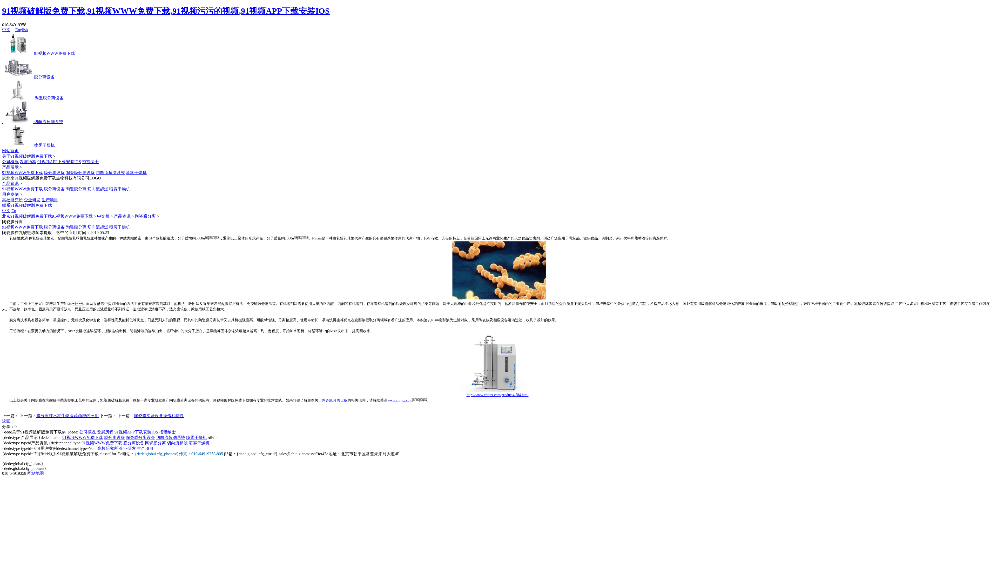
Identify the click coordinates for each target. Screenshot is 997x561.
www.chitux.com (399, 400)
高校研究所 (12, 200)
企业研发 (32, 200)
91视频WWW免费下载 (22, 172)
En (13, 211)
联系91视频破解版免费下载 (27, 205)
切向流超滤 (97, 189)
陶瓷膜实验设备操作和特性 (159, 415)
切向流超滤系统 (110, 172)
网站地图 (35, 473)
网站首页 (10, 151)
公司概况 (10, 161)
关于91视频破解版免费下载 (27, 156)
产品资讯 (10, 183)
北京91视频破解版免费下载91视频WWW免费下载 (47, 216)
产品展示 (10, 167)
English (21, 30)
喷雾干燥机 (136, 172)
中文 (6, 30)
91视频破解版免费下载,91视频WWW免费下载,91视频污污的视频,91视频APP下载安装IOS (166, 11)
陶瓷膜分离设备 (80, 172)
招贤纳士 (90, 161)
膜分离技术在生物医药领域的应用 (67, 415)
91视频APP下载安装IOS (59, 161)
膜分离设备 (54, 172)
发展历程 (28, 161)
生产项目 (50, 200)
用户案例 (10, 194)
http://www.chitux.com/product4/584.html (498, 395)
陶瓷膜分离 (76, 189)
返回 (6, 421)
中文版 (103, 216)
